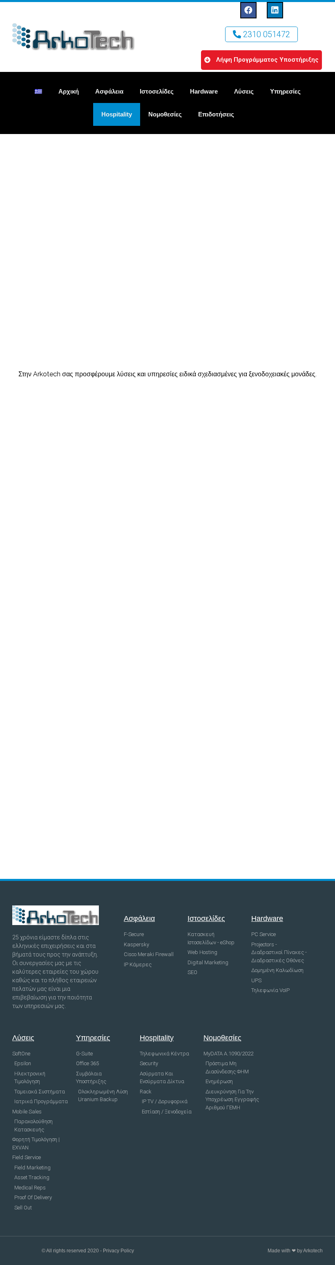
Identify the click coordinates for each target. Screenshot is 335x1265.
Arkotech (313, 1251)
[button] (261, 34)
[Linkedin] (275, 10)
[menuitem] (38, 91)
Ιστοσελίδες (157, 91)
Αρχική (68, 91)
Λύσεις (244, 91)
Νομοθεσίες (165, 114)
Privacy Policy (118, 1251)
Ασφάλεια (109, 91)
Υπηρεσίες (285, 91)
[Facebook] (248, 10)
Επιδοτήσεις (216, 114)
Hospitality (116, 114)
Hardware (204, 91)
